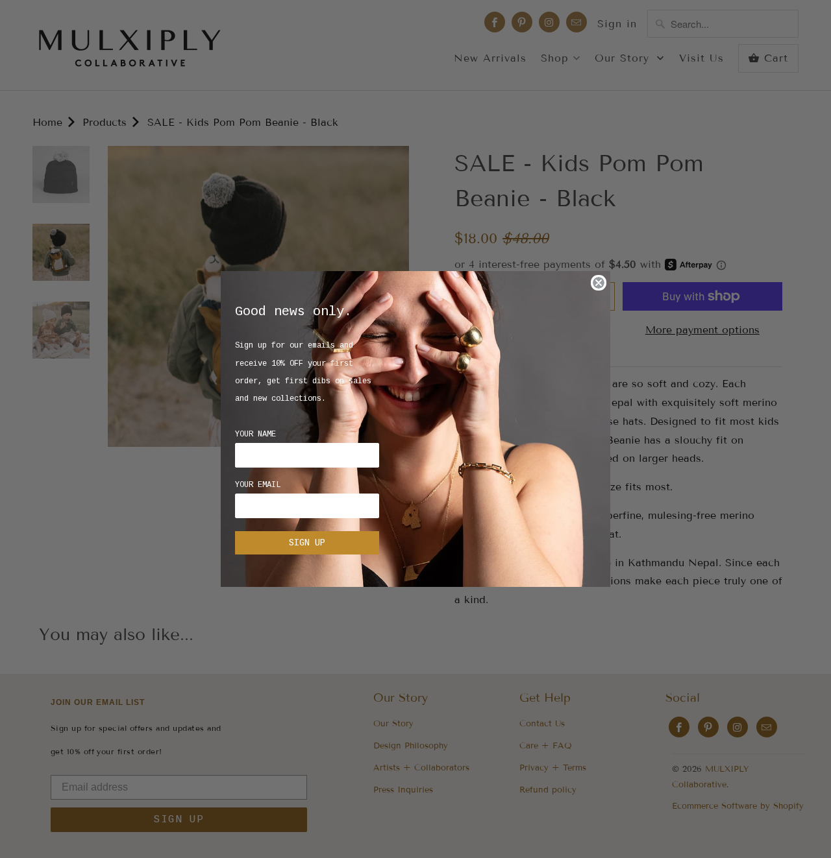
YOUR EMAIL (257, 485)
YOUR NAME (255, 434)
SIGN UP (307, 543)
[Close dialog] (598, 282)
